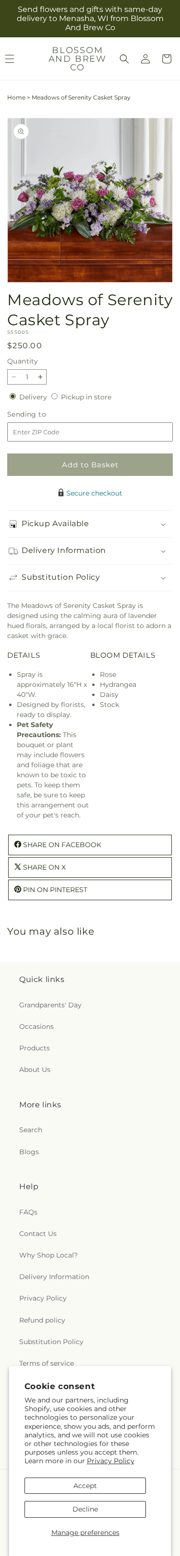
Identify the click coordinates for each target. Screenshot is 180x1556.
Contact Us (38, 1233)
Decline (85, 1509)
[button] (124, 58)
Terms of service (46, 1363)
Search (30, 1130)
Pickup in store (86, 397)
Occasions (36, 1026)
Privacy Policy (110, 1461)
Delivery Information (54, 1276)
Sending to (41, 414)
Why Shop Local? (48, 1255)
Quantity (22, 361)
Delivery (34, 397)
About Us (34, 1069)
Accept (85, 1485)
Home (16, 97)
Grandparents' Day (50, 1005)
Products (34, 1048)
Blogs (29, 1152)
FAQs (28, 1212)
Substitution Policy (51, 1341)
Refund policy (42, 1320)
